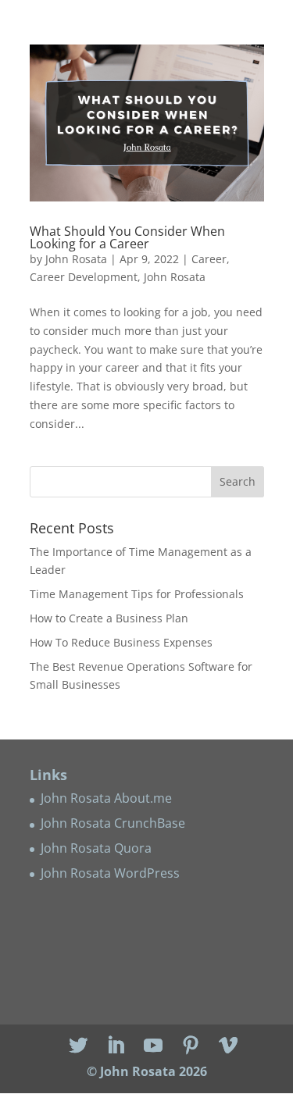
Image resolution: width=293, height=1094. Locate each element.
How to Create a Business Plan (109, 618)
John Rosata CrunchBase (113, 823)
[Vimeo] (228, 1046)
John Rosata (76, 258)
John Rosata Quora (96, 848)
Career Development (84, 276)
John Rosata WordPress (110, 873)
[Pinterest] (190, 1046)
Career (209, 258)
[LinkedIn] (115, 1046)
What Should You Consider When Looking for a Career (127, 237)
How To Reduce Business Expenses (121, 642)
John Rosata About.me (106, 798)
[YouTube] (153, 1046)
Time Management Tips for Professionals (137, 593)
